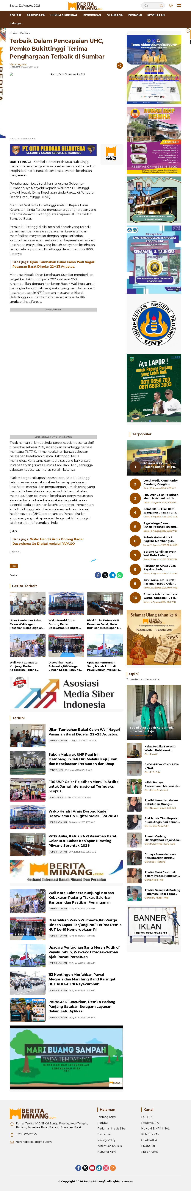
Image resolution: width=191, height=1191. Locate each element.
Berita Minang (94, 1181)
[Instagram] (106, 1168)
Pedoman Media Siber (111, 1128)
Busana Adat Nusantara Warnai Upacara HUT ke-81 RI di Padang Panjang (160, 596)
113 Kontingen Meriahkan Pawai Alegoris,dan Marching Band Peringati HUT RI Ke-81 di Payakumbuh (82, 979)
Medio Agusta (18, 64)
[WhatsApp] (120, 575)
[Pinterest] (92, 1168)
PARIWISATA (150, 1122)
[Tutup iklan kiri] (3, 30)
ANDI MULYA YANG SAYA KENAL (162, 766)
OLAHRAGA (149, 1140)
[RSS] (113, 1168)
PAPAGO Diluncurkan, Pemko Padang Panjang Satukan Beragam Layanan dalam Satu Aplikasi (81, 1006)
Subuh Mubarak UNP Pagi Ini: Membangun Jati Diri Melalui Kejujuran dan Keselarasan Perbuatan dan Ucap (82, 759)
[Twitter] (105, 575)
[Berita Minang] (87, 5)
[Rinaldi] (134, 750)
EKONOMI (148, 1146)
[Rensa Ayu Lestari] (134, 786)
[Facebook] (98, 575)
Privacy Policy (106, 1140)
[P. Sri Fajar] (134, 768)
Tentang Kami (106, 1117)
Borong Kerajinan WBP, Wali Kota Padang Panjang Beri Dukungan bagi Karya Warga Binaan (160, 553)
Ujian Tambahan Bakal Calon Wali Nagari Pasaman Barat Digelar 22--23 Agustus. (26, 624)
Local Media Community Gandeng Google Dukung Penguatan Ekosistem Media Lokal (160, 482)
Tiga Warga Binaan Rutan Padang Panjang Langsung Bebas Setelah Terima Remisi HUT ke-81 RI (159, 525)
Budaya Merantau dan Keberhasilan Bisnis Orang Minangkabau (160, 856)
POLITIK (146, 1117)
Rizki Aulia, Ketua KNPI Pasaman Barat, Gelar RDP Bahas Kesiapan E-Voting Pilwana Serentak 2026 (104, 624)
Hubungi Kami (106, 1151)
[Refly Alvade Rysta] (134, 893)
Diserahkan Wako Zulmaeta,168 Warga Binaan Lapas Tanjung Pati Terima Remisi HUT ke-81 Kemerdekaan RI (65, 666)
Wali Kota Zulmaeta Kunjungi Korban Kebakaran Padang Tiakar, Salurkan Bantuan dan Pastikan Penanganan (25, 666)
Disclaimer (104, 1134)
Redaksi (102, 1122)
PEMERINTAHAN (58, 740)
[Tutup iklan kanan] (187, 30)
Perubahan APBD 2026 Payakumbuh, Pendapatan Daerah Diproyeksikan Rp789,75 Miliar (160, 567)
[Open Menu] (179, 5)
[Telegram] (112, 575)
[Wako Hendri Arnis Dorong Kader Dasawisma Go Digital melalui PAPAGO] (66, 604)
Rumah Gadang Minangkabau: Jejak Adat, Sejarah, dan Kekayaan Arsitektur (163, 838)
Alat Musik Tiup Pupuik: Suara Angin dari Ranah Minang (161, 820)
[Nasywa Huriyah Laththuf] (134, 804)
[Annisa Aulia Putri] (134, 822)
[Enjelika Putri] (134, 875)
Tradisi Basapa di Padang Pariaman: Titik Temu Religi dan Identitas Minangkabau (162, 892)
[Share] (120, 65)
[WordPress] (99, 1168)
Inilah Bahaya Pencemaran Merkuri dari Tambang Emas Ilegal (162, 784)
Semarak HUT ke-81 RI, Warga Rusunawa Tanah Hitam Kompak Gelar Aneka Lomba (160, 511)
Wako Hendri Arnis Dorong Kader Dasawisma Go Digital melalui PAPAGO (63, 624)
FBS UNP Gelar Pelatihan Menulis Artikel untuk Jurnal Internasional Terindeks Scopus (84, 786)
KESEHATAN (149, 1151)
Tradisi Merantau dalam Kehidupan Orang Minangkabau (161, 802)
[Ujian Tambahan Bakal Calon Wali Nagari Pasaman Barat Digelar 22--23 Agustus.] (28, 604)
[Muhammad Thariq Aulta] (134, 840)
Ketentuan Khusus (109, 1146)
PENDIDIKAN (56, 770)
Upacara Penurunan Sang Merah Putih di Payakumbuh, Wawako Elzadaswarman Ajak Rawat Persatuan (103, 666)
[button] (161, 5)
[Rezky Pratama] (134, 857)
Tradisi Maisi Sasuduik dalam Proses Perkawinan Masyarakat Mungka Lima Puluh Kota (163, 874)
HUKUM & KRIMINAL (155, 1128)
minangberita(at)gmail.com (34, 1142)
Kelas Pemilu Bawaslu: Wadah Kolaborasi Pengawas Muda (160, 748)
